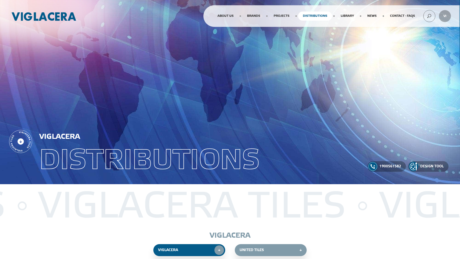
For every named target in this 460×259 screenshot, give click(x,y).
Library (347, 16)
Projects (281, 16)
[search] (429, 16)
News (372, 16)
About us (226, 16)
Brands (253, 16)
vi (444, 16)
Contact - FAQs (402, 16)
